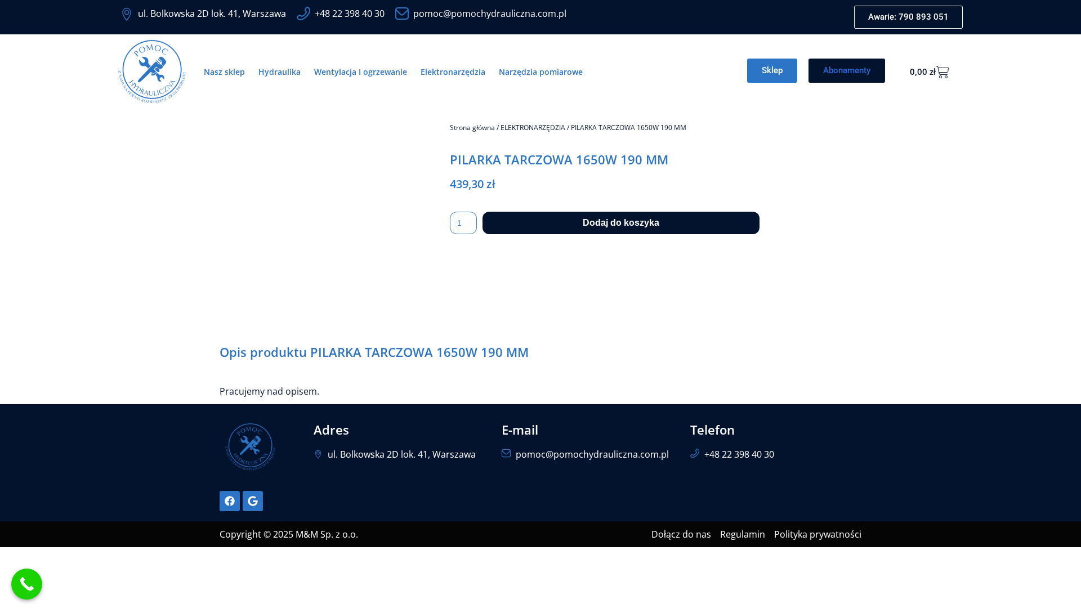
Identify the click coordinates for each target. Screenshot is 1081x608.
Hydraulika (279, 71)
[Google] (253, 501)
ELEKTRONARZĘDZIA (533, 127)
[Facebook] (230, 501)
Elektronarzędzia (453, 71)
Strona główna (472, 127)
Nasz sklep (224, 71)
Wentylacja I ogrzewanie (360, 71)
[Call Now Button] (26, 584)
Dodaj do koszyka (621, 222)
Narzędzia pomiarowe (541, 71)
